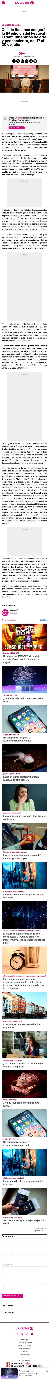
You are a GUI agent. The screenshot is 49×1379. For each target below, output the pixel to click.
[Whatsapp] (26, 61)
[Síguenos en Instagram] (27, 1334)
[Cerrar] (47, 1371)
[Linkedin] (22, 61)
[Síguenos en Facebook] (17, 1334)
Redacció (26, 53)
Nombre (5, 1243)
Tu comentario (7, 1265)
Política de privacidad (24, 1343)
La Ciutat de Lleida (11, 25)
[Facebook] (14, 61)
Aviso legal (24, 1340)
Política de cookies (24, 1346)
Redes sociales (24, 1355)
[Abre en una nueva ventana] (15, 1364)
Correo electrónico (8, 1254)
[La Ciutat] (24, 3)
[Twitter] (18, 61)
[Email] (35, 61)
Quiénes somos (24, 1349)
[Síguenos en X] (22, 1334)
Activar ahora (15, 128)
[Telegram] (31, 61)
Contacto (24, 1352)
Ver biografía (13, 613)
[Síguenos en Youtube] (32, 1334)
